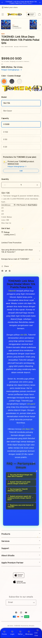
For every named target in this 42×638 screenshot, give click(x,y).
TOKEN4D (17, 625)
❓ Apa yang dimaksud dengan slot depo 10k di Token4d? (20, 475)
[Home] (14, 14)
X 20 (5, 147)
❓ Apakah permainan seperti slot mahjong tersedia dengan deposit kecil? (19, 497)
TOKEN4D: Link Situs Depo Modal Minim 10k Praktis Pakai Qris (21, 2)
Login (12, 634)
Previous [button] (2, 2)
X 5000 (6, 124)
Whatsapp (29, 634)
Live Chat (36, 634)
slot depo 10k (28, 429)
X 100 (5, 132)
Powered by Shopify (27, 625)
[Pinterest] (10, 271)
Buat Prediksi (32, 205)
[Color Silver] (19, 81)
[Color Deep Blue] (11, 81)
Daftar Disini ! (27, 3)
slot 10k (23, 335)
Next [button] (40, 2)
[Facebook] (2, 271)
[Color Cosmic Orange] (4, 81)
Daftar (20, 634)
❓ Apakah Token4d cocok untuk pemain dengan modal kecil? (19, 482)
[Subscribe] (33, 602)
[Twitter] (6, 271)
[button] (2, 14)
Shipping (12, 61)
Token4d (12, 291)
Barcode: (16, 46)
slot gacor (31, 404)
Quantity (5, 179)
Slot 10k (6, 103)
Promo (4, 634)
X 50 (5, 139)
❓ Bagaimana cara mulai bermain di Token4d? (20, 506)
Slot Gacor (7, 111)
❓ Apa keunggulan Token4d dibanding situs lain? (18, 490)
